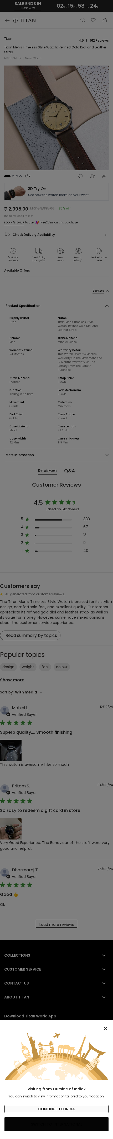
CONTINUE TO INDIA (56, 1109)
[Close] (56, 1025)
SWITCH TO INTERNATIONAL (56, 1124)
